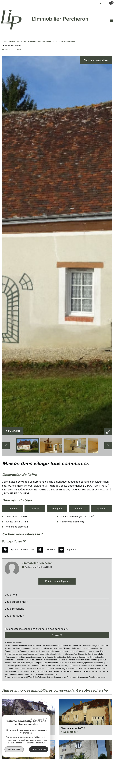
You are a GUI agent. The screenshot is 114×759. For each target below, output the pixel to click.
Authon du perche (35, 42)
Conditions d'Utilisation (76, 677)
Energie (79, 508)
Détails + (34, 508)
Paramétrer (14, 749)
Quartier (101, 508)
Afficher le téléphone (58, 581)
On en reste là (37, 719)
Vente (12, 42)
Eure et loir (21, 42)
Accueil (5, 42)
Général (13, 508)
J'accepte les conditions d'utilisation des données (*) (37, 628)
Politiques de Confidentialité (49, 677)
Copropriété (57, 508)
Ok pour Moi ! (38, 749)
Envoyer (57, 635)
